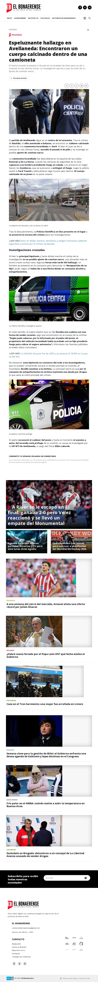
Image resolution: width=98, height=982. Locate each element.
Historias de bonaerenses (64, 18)
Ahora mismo (20, 18)
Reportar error (18, 950)
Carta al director (19, 947)
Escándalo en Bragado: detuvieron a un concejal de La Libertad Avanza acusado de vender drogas (45, 855)
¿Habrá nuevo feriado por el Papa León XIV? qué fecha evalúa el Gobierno (46, 655)
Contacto (16, 953)
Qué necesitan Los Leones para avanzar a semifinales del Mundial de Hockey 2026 (69, 546)
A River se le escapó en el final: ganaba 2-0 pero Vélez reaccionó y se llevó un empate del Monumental (39, 515)
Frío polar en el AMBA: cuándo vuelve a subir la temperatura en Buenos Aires (46, 805)
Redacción (16, 944)
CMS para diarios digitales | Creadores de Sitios (76, 978)
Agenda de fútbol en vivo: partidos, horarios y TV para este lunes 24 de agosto (25, 546)
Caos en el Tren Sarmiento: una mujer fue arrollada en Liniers (45, 704)
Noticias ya (33, 18)
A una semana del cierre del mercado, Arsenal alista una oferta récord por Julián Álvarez (46, 605)
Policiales (45, 18)
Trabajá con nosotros (21, 957)
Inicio (9, 18)
